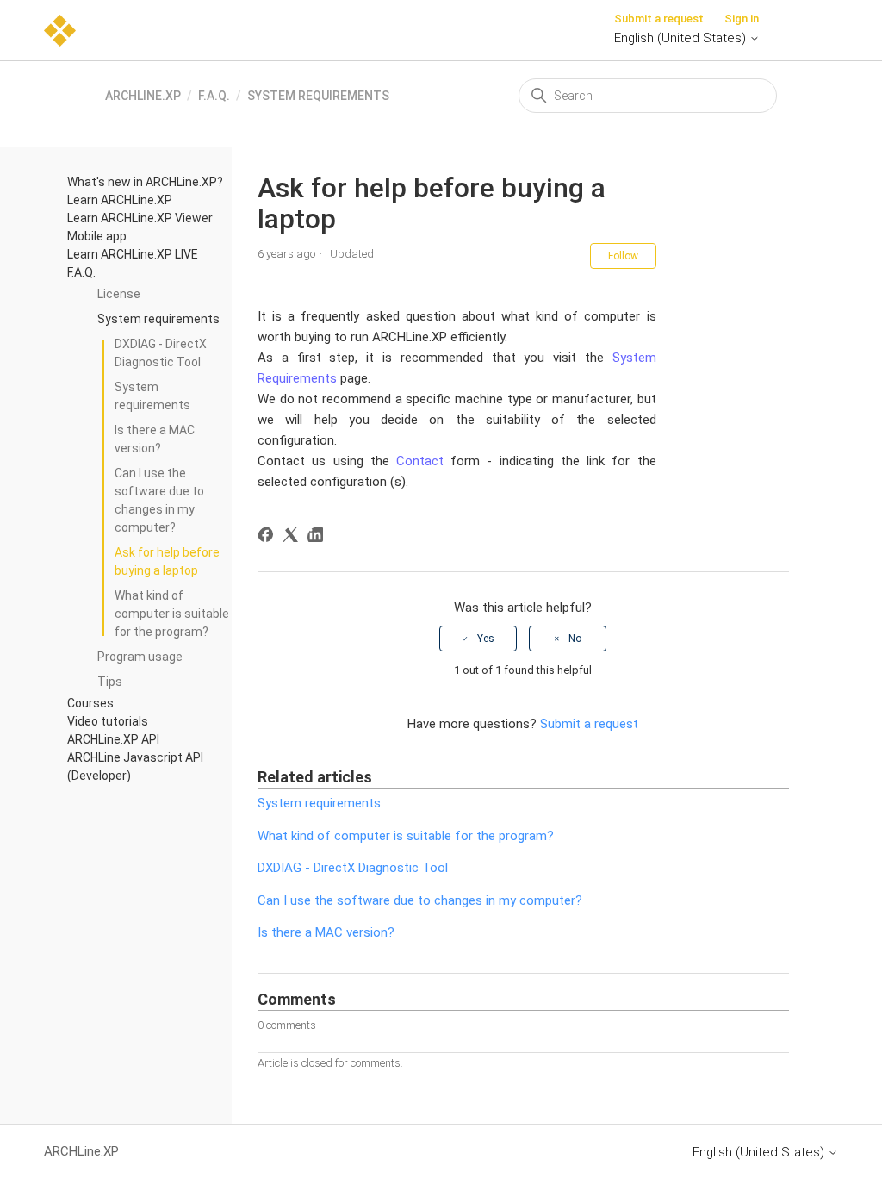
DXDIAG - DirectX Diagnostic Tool (161, 353)
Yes (485, 639)
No (574, 639)
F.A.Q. (214, 96)
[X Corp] (293, 537)
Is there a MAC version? (155, 439)
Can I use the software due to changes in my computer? (159, 500)
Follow (623, 256)
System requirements (318, 96)
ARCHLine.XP (143, 96)
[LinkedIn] (318, 537)
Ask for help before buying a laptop (167, 561)
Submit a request (659, 18)
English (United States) (681, 38)
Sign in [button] (741, 18)
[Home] (60, 29)
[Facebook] (268, 537)
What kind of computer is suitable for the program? (172, 614)
